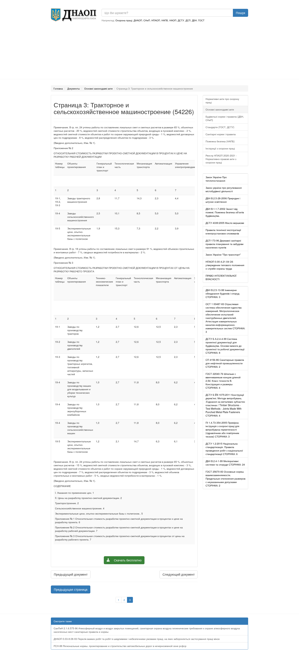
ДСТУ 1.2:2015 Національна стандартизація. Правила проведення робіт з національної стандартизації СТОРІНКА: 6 (224, 449)
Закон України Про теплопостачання (216, 178)
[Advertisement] (149, 51)
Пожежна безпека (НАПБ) (220, 141)
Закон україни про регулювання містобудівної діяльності (224, 189)
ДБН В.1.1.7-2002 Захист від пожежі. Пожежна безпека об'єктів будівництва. (225, 212)
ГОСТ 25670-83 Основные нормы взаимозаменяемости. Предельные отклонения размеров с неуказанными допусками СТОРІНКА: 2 (225, 478)
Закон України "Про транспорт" (223, 254)
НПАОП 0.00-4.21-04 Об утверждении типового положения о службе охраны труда (225, 265)
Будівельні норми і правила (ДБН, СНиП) (225, 118)
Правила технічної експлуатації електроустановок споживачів (223, 231)
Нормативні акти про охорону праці (222, 100)
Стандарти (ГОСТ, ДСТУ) (220, 127)
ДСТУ (181, 20)
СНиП (146, 20)
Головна (58, 88)
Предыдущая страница (70, 589)
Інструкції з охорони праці (220, 148)
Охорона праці (123, 20)
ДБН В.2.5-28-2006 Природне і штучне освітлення (223, 199)
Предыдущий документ (71, 574)
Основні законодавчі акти (98, 88)
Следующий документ (178, 574)
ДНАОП (138, 20)
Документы (73, 88)
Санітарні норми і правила (221, 134)
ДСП (188, 20)
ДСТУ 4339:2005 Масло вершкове (225, 223)
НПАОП (155, 20)
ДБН (194, 20)
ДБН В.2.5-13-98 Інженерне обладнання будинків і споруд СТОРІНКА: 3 (222, 293)
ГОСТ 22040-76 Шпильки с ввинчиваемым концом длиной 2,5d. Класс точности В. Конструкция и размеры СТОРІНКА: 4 (223, 380)
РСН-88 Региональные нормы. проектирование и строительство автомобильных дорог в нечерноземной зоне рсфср (120, 646)
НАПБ (164, 20)
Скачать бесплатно (127, 560)
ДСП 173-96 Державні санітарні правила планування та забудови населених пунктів (224, 244)
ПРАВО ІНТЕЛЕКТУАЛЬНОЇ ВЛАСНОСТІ (221, 277)
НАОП (172, 20)
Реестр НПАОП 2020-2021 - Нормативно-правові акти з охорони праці (221, 159)
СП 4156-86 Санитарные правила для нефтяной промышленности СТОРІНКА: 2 (225, 363)
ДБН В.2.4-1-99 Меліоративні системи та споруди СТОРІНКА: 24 (225, 462)
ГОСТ (201, 20)
